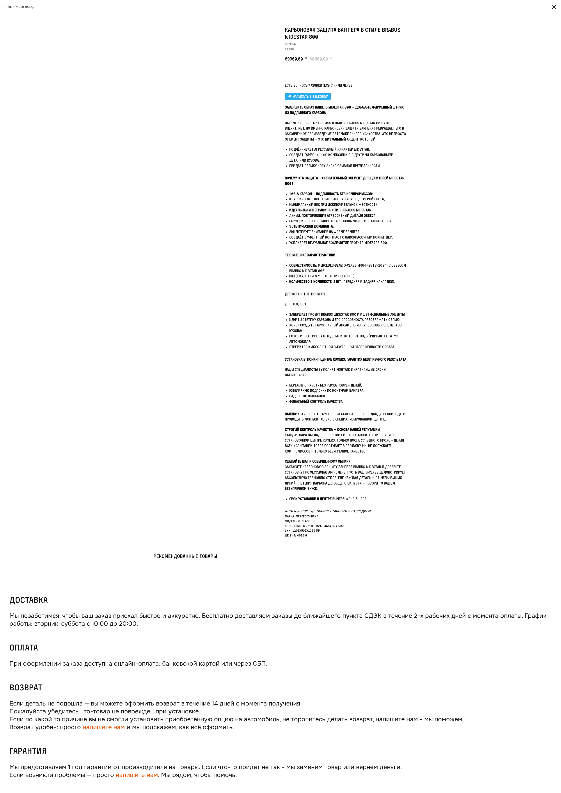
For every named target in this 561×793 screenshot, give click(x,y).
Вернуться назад (21, 7)
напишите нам (104, 727)
